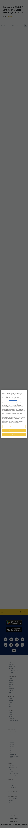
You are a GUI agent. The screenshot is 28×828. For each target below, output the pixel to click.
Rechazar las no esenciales (14, 430)
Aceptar (14, 434)
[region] (14, 414)
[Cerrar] (25, 391)
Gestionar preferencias (14, 426)
